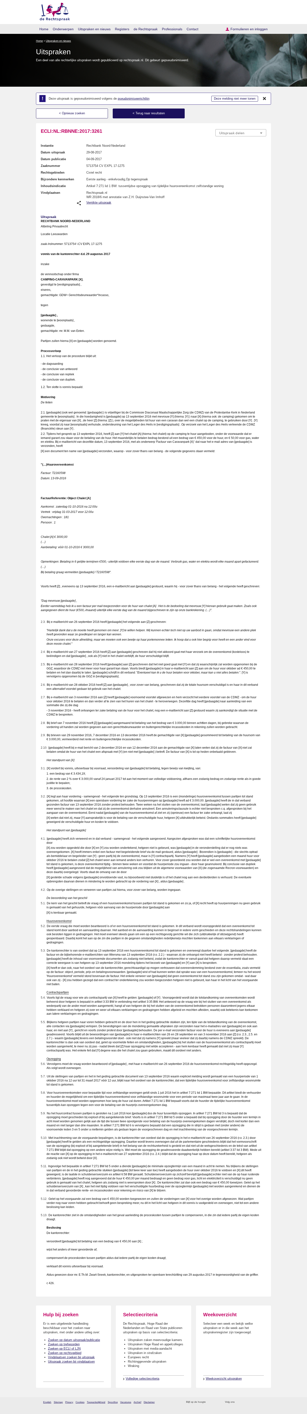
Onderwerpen (63, 29)
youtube (263, 1402)
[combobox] (240, 133)
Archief (137, 1402)
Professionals (172, 29)
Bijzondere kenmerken (57, 179)
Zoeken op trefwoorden (64, 1344)
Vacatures (125, 1402)
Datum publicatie (53, 159)
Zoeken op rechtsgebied (64, 1353)
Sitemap (58, 1402)
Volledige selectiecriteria (142, 1378)
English (47, 1402)
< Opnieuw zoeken (72, 113)
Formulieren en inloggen (249, 29)
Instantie (47, 145)
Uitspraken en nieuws (94, 29)
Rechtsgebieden (53, 172)
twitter (238, 1402)
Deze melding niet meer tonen (234, 98)
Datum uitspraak (53, 152)
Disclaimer (149, 1402)
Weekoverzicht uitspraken (224, 1378)
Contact (192, 29)
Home (43, 29)
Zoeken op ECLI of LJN (64, 1348)
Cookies (80, 1402)
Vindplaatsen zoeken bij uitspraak (71, 1357)
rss (210, 1402)
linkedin (257, 1402)
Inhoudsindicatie (53, 186)
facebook (245, 1402)
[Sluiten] (264, 98)
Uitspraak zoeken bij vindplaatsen (71, 1361)
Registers (122, 29)
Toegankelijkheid (96, 1402)
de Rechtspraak (146, 29)
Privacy (69, 1402)
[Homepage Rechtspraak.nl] (53, 11)
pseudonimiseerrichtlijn (133, 98)
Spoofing (113, 1402)
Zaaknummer (50, 166)
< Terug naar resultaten (149, 113)
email (216, 1402)
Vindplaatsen (50, 192)
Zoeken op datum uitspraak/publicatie (74, 1340)
